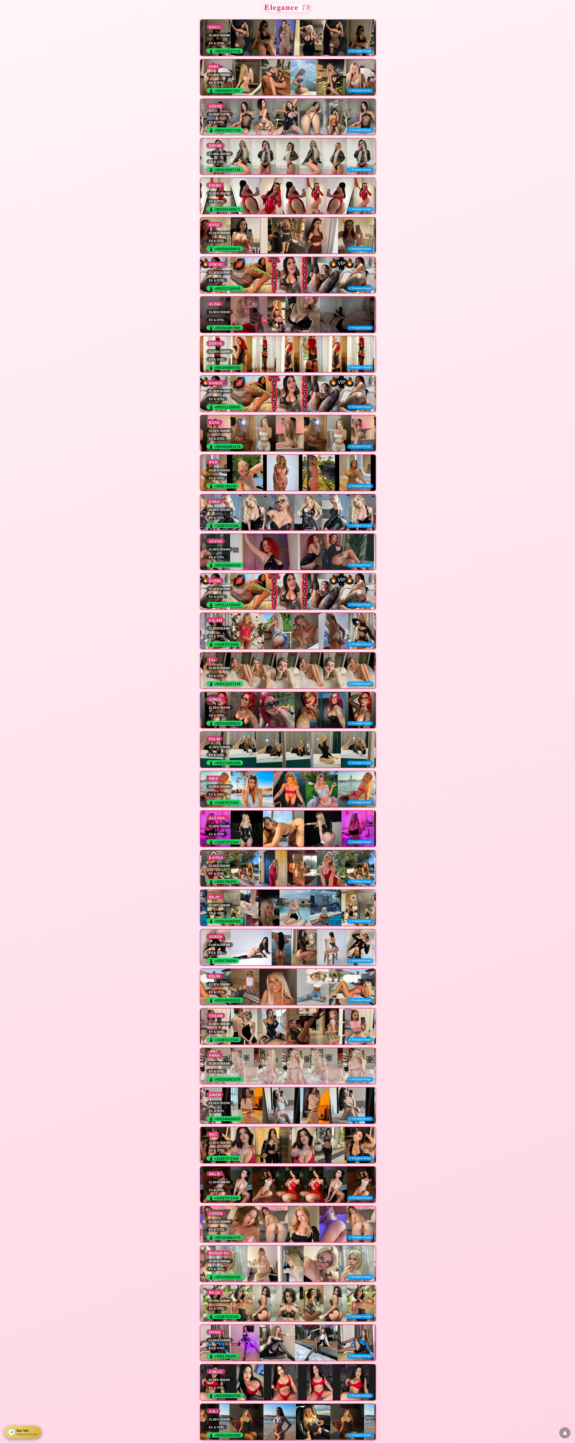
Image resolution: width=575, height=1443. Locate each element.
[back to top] (565, 1433)
